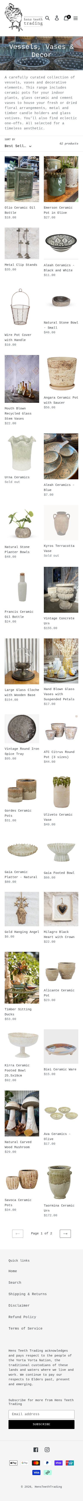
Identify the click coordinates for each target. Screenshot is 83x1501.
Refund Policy (22, 1317)
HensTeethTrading (48, 1486)
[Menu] (75, 18)
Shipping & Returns (28, 1294)
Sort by (10, 139)
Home (13, 1271)
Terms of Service (26, 1329)
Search (15, 1283)
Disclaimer (19, 1306)
